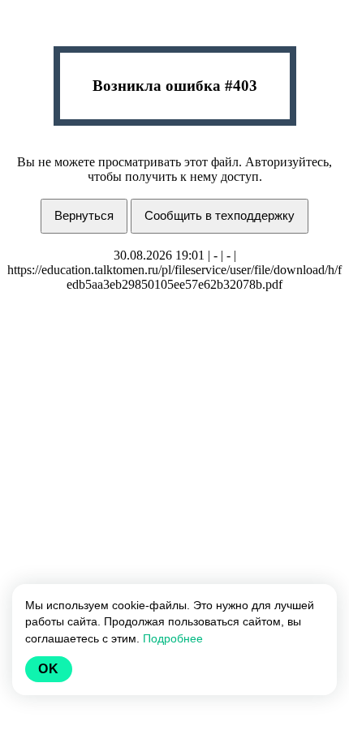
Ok (48, 669)
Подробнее (173, 638)
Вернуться (84, 215)
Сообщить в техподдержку (219, 215)
